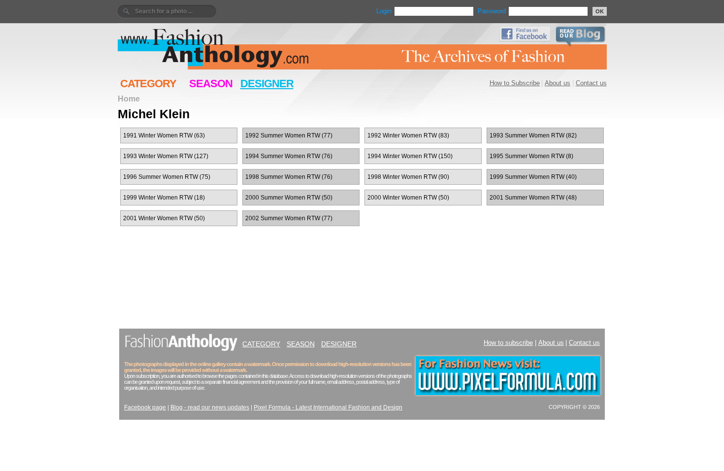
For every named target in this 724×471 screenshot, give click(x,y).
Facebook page (145, 407)
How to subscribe (508, 342)
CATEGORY (148, 83)
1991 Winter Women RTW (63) (164, 135)
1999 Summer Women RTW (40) (533, 176)
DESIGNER (267, 83)
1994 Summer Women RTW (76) (288, 156)
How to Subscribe (515, 83)
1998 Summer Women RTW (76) (288, 176)
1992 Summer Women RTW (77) (288, 135)
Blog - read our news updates (209, 407)
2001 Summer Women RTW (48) (533, 197)
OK (599, 11)
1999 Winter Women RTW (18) (164, 197)
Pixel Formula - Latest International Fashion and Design (328, 407)
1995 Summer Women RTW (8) (531, 156)
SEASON (210, 83)
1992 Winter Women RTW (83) (408, 135)
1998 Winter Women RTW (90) (408, 176)
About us (557, 83)
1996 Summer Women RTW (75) (166, 176)
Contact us (591, 83)
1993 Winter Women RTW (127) (165, 156)
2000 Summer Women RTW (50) (288, 197)
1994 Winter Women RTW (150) (410, 156)
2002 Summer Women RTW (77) (288, 218)
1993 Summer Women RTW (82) (533, 135)
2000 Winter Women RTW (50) (408, 197)
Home (129, 98)
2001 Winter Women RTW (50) (164, 218)
